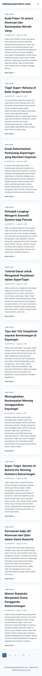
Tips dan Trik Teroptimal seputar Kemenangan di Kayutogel (21, 335)
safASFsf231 (11, 35)
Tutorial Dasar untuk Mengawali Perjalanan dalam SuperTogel (19, 275)
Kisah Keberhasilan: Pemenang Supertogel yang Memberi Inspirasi (20, 153)
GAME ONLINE (9, 14)
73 (23, 655)
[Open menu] (38, 3)
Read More (10, 73)
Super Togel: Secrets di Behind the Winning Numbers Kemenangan (20, 470)
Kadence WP (25, 670)
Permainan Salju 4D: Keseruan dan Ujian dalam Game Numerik (19, 535)
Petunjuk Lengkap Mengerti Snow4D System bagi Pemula (18, 215)
